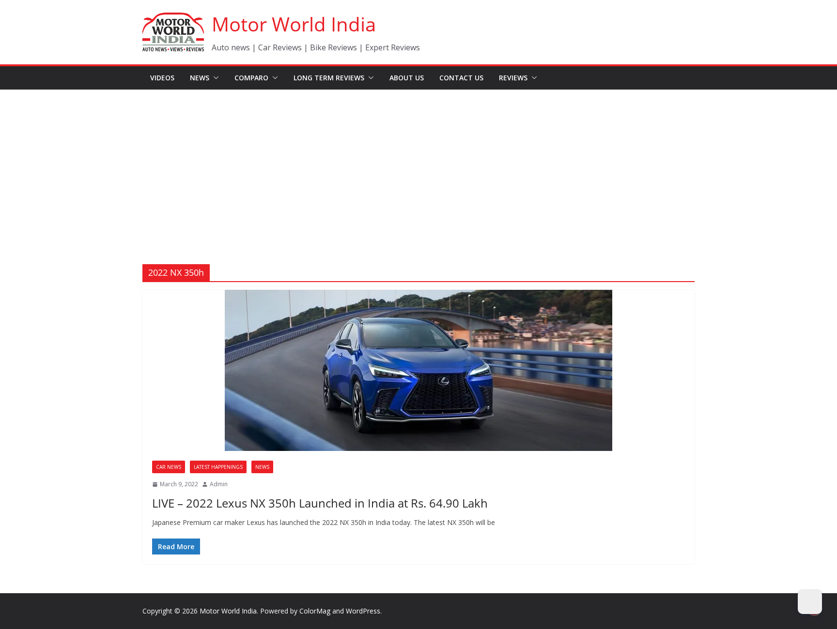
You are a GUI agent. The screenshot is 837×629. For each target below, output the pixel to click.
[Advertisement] (418, 162)
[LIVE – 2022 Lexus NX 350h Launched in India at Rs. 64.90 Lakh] (418, 370)
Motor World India (294, 24)
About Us (406, 77)
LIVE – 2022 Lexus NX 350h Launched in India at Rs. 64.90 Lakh (320, 503)
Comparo (251, 77)
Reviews (513, 77)
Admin (219, 484)
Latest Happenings (218, 467)
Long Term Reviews (329, 77)
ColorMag (314, 610)
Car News (168, 467)
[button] (214, 78)
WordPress (363, 610)
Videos (162, 77)
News (199, 77)
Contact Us (461, 77)
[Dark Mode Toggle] (809, 601)
